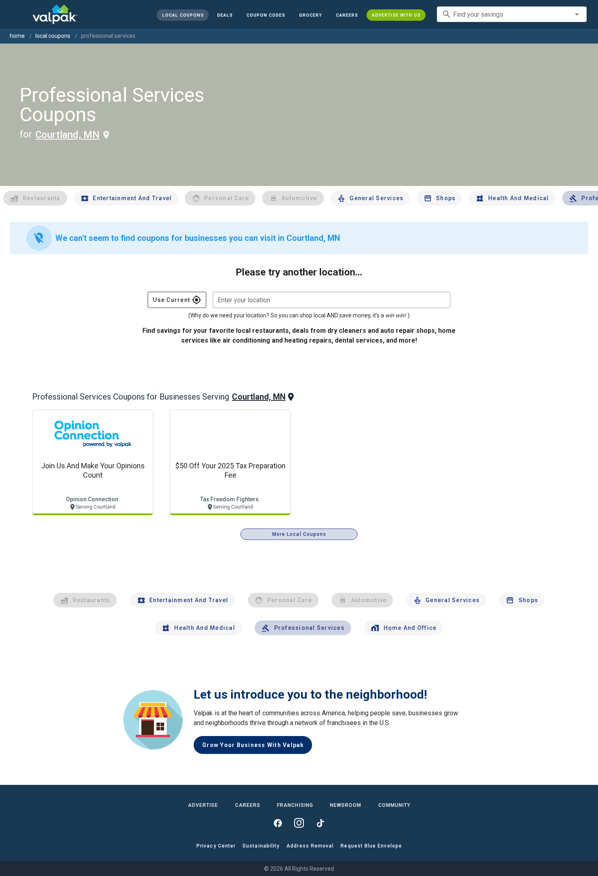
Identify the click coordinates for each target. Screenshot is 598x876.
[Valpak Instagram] (299, 823)
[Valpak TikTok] (320, 823)
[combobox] (512, 14)
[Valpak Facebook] (278, 823)
